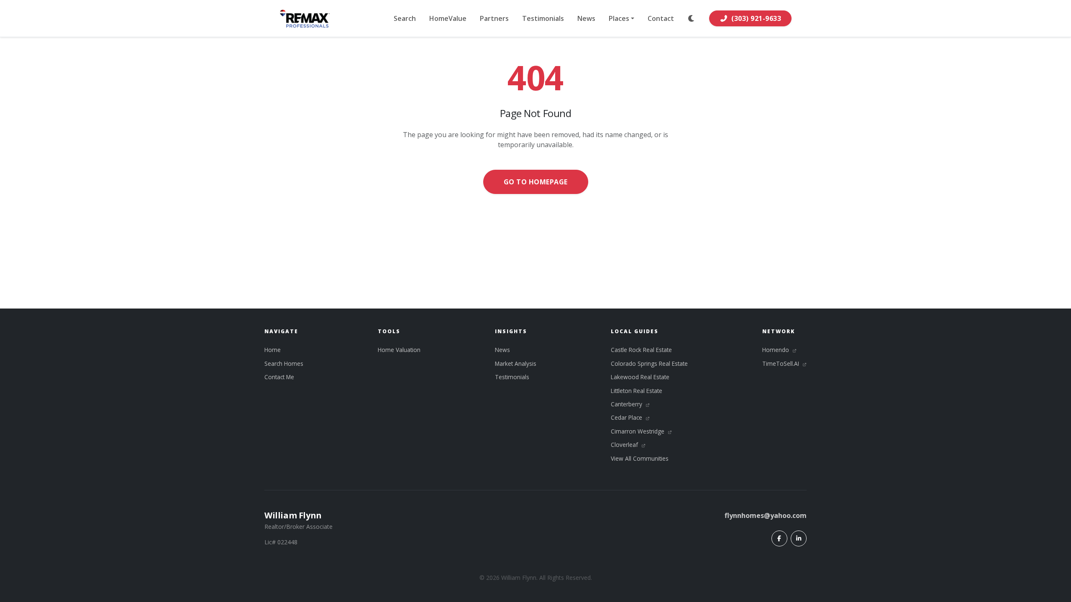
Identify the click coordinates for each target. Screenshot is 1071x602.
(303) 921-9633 (756, 18)
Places (619, 18)
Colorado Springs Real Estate (649, 363)
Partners (494, 18)
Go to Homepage (536, 181)
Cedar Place (627, 417)
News (586, 18)
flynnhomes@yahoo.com (766, 515)
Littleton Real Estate (636, 391)
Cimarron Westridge (638, 431)
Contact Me (279, 377)
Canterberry (627, 404)
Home (272, 350)
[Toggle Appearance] (691, 18)
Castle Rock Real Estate (641, 350)
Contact (661, 18)
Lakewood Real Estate (640, 377)
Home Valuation (399, 350)
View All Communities (640, 458)
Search (405, 18)
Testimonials (543, 18)
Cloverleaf (625, 445)
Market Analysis (515, 363)
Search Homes (283, 363)
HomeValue (447, 18)
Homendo (776, 350)
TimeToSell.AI (781, 363)
